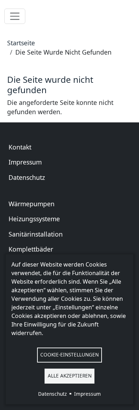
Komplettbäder (31, 249)
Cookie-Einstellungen (69, 354)
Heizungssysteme (34, 218)
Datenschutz (27, 177)
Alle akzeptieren (70, 375)
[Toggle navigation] (14, 16)
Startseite (21, 43)
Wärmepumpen (32, 203)
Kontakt (20, 147)
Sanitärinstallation (36, 234)
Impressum (25, 162)
